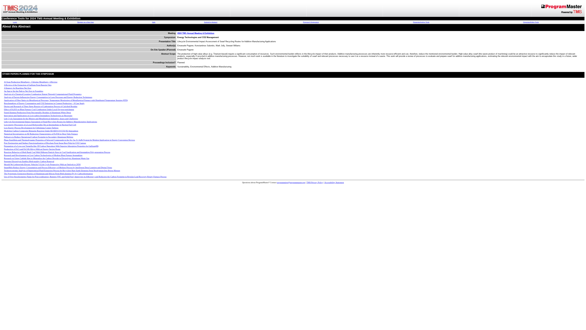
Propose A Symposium (311, 22)
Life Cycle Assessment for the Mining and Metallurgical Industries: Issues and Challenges (41, 118)
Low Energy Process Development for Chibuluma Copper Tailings (31, 128)
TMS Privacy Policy (315, 182)
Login (15, 22)
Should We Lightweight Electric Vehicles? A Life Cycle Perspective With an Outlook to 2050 (42, 164)
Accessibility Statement (334, 182)
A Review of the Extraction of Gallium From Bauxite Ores (27, 85)
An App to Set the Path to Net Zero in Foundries (23, 91)
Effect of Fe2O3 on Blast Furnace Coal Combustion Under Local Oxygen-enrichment (39, 109)
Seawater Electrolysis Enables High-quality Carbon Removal (29, 161)
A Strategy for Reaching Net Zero (17, 88)
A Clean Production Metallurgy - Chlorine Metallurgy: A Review (30, 82)
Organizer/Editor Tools (531, 22)
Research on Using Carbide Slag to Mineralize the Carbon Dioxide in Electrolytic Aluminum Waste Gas (46, 158)
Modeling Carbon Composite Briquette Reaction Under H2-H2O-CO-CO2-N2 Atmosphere (41, 131)
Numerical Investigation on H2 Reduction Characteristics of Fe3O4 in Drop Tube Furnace (41, 134)
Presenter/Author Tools (421, 22)
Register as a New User (85, 22)
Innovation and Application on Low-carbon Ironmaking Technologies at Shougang (38, 115)
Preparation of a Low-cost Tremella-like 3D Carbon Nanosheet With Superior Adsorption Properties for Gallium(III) (51, 146)
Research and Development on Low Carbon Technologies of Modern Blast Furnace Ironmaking (43, 155)
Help (153, 22)
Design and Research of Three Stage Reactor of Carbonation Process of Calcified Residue (40, 106)
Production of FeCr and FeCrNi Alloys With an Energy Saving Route (32, 149)
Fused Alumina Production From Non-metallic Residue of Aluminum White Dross (37, 112)
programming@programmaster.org (291, 182)
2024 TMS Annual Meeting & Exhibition (195, 33)
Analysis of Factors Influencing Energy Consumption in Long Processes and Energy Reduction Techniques (48, 97)
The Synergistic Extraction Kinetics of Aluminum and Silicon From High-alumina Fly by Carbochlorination (48, 173)
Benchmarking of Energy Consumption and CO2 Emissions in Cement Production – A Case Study (44, 103)
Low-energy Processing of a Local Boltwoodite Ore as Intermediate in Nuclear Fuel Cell (40, 125)
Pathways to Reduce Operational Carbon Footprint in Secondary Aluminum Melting (38, 137)
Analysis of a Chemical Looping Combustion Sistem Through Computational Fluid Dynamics (42, 94)
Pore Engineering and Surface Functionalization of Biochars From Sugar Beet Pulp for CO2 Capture (45, 143)
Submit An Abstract (210, 22)
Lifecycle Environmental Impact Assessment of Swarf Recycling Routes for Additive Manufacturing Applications (50, 122)
